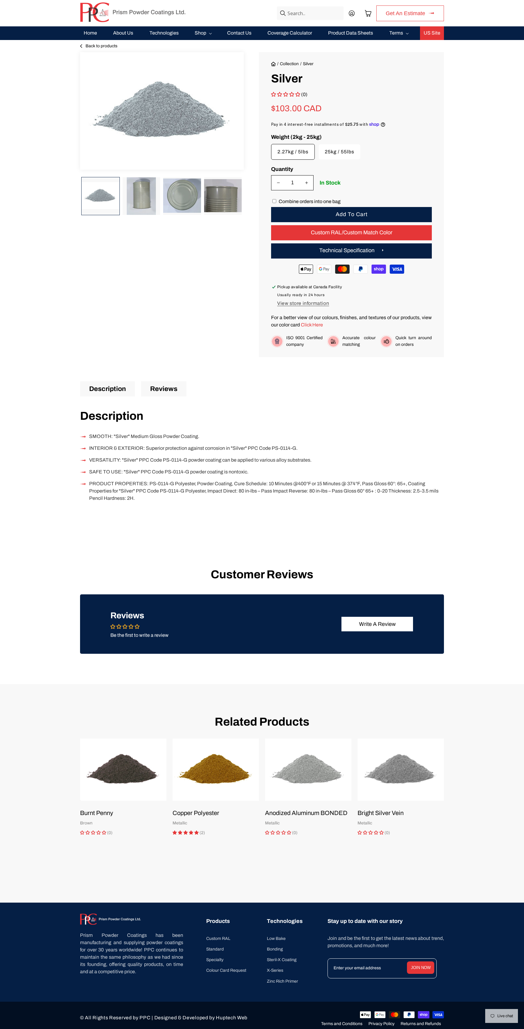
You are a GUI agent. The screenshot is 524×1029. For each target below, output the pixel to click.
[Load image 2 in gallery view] (141, 196)
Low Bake (276, 938)
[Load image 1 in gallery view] (100, 196)
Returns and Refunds (421, 1023)
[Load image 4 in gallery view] (223, 196)
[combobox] (310, 13)
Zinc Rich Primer (282, 981)
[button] (368, 13)
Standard (215, 949)
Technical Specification (347, 250)
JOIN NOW (421, 967)
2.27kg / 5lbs (292, 151)
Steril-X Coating (282, 959)
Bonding (275, 949)
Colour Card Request (226, 970)
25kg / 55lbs (339, 151)
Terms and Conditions (341, 1023)
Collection (289, 64)
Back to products (101, 46)
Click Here (312, 324)
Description (107, 389)
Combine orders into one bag (310, 201)
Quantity (282, 169)
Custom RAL (218, 938)
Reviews (163, 389)
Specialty (214, 959)
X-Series (275, 970)
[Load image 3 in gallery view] (182, 196)
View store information (303, 303)
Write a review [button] (377, 624)
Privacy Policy (381, 1023)
